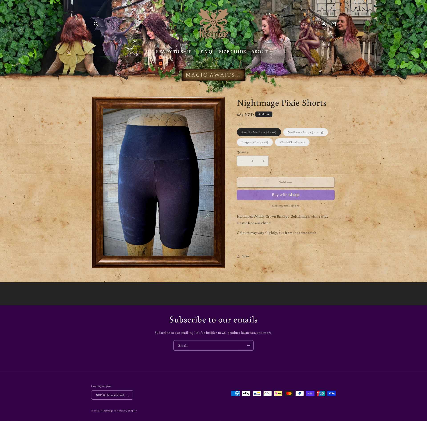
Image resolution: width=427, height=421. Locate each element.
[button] (96, 24)
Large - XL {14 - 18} (257, 143)
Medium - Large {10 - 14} (308, 133)
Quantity (242, 152)
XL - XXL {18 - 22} (295, 143)
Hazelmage (107, 410)
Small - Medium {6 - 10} (261, 133)
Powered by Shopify (125, 410)
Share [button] (246, 256)
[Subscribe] (248, 345)
